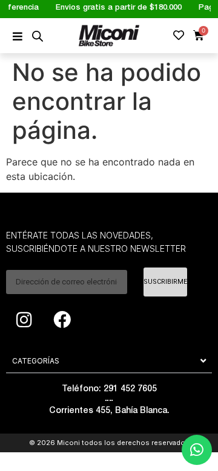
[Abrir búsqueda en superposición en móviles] (37, 36)
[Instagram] (23, 320)
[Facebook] (61, 320)
